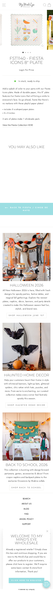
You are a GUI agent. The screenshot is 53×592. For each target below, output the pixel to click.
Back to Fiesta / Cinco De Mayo (28, 209)
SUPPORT (26, 524)
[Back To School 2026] (26, 436)
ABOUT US (26, 503)
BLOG (26, 508)
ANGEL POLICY (26, 519)
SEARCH (26, 498)
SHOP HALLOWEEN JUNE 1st (26, 315)
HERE (30, 125)
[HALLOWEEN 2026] (26, 257)
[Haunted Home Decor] (26, 347)
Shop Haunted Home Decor (26, 405)
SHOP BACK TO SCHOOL (26, 487)
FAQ (26, 513)
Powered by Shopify (26, 589)
